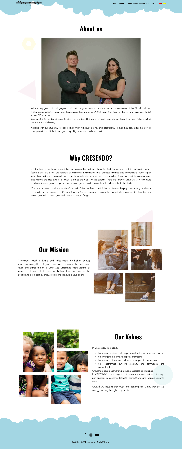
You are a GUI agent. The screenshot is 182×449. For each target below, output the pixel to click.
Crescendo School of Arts (138, 3)
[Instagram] (91, 435)
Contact (154, 3)
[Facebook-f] (85, 435)
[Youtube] (97, 435)
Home (115, 3)
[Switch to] (160, 3)
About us (122, 3)
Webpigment (106, 441)
